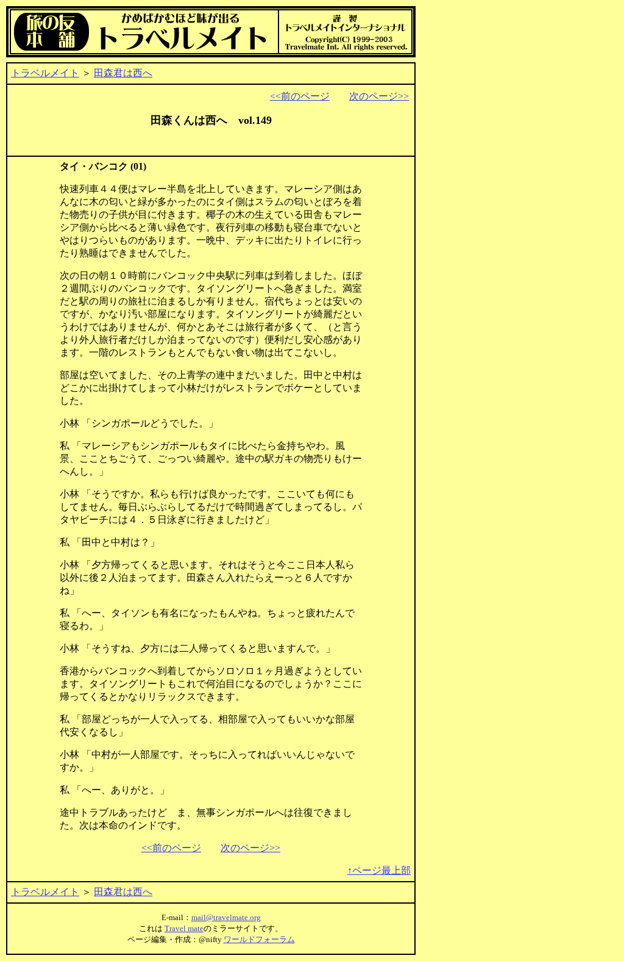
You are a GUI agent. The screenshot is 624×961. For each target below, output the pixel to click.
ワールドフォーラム (259, 939)
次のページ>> (379, 96)
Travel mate (184, 928)
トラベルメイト (45, 73)
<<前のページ (300, 96)
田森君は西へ (123, 73)
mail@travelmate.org (226, 917)
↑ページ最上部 (379, 870)
